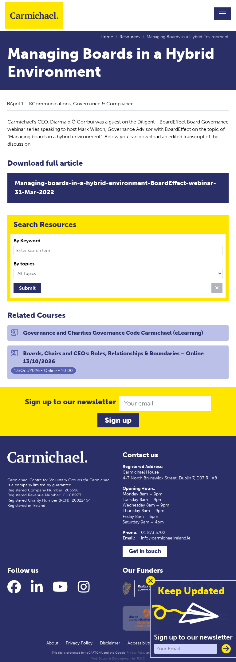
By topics (24, 264)
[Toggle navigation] (222, 13)
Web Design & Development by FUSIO (118, 658)
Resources (130, 36)
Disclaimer (110, 643)
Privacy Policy (79, 643)
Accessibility (139, 643)
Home (106, 36)
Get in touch (145, 551)
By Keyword (27, 241)
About (52, 643)
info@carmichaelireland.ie (166, 538)
